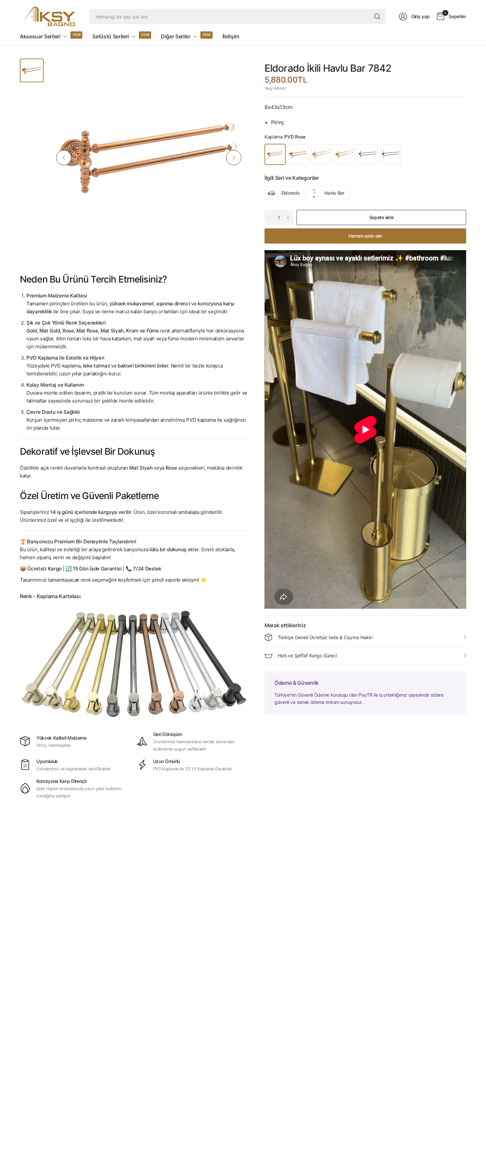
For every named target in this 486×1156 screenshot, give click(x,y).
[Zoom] (235, 71)
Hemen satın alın (365, 236)
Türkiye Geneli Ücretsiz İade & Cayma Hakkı (325, 637)
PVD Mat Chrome (391, 154)
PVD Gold (321, 154)
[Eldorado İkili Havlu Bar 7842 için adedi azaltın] (270, 217)
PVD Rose (275, 154)
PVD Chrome (368, 154)
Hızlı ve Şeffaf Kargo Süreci (307, 655)
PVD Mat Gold (344, 154)
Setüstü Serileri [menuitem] (110, 36)
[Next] (233, 157)
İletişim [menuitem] (231, 36)
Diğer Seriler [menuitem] (175, 36)
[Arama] (377, 16)
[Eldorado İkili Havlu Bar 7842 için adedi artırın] (288, 217)
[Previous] (63, 157)
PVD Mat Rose (298, 154)
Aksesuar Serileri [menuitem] (40, 36)
